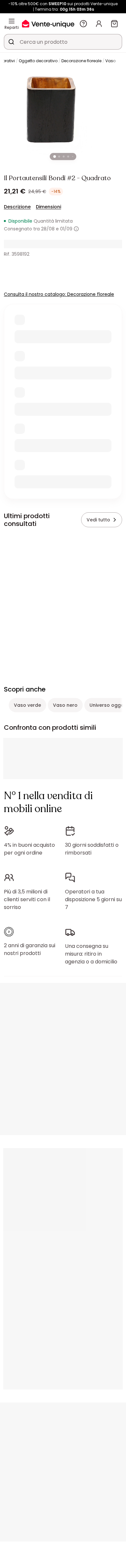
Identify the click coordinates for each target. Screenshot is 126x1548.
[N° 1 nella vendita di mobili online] (48, 23)
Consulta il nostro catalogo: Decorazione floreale (59, 294)
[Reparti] (12, 21)
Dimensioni (48, 207)
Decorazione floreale (81, 61)
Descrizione (17, 207)
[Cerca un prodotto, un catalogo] (11, 42)
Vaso (110, 61)
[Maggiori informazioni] (76, 228)
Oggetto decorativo (38, 61)
